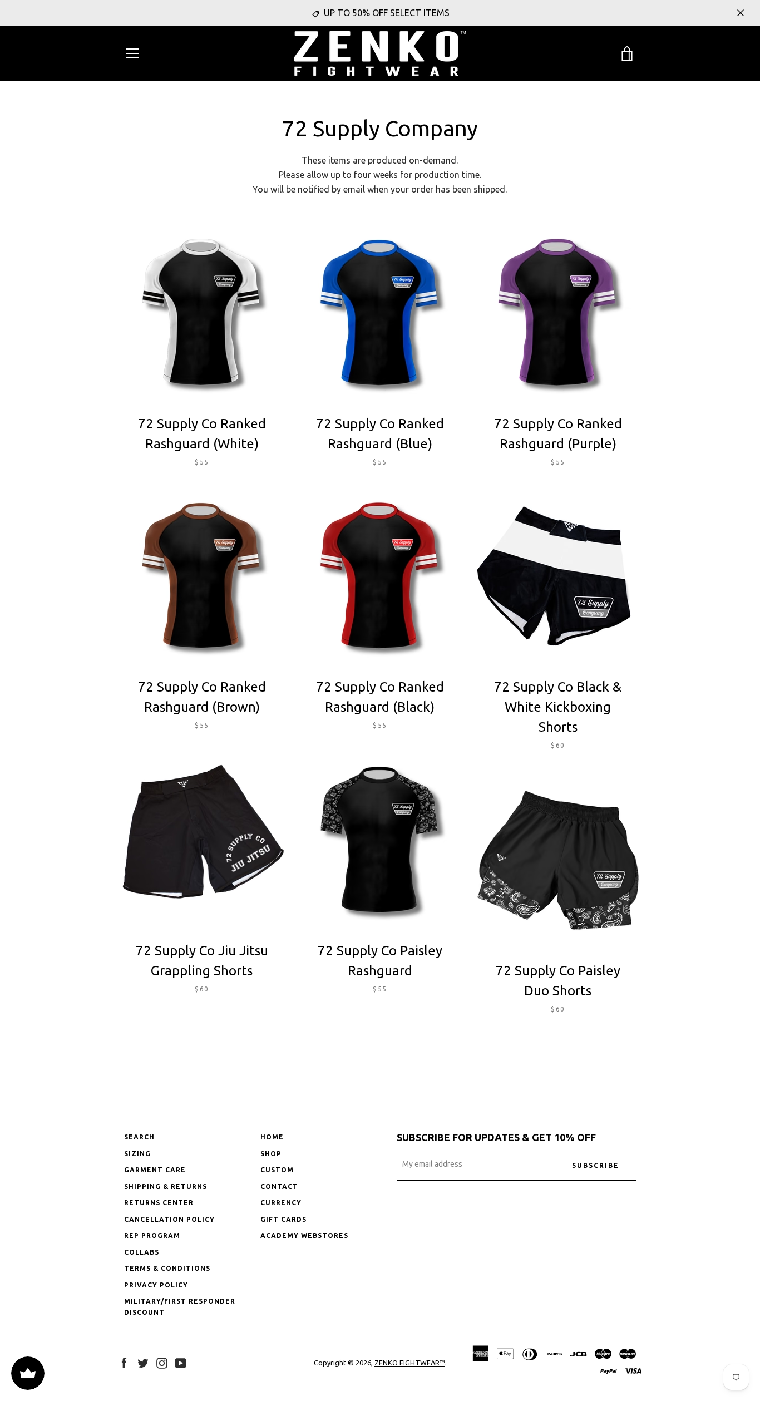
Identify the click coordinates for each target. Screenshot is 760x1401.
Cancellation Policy (169, 1219)
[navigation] (132, 53)
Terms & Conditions (167, 1268)
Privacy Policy (156, 1285)
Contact (279, 1186)
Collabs (141, 1252)
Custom (277, 1169)
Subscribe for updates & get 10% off (496, 1137)
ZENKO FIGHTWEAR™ (409, 1363)
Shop (271, 1153)
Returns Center (159, 1202)
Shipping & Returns (165, 1186)
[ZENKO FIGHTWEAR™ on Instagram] (161, 1362)
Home (272, 1137)
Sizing (137, 1153)
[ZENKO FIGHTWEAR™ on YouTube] (180, 1362)
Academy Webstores (304, 1235)
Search (139, 1137)
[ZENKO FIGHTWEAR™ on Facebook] (124, 1362)
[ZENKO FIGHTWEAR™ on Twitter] (143, 1362)
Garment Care (155, 1169)
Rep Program (152, 1235)
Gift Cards (283, 1219)
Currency (281, 1202)
